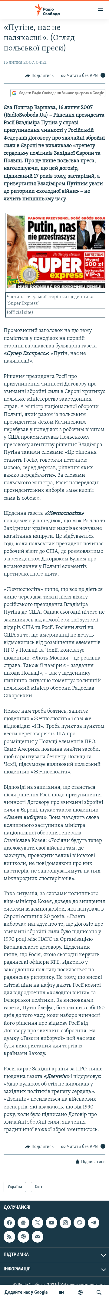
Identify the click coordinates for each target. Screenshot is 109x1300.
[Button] (39, 76)
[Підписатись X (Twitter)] (37, 1222)
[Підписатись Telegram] (93, 1222)
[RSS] (9, 1237)
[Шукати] (99, 1292)
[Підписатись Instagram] (65, 1222)
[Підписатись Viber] (79, 1222)
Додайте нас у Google (26, 1292)
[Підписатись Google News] (23, 1222)
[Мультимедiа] (61, 1292)
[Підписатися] (37, 1237)
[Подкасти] (80, 1292)
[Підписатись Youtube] (51, 1222)
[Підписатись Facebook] (9, 1222)
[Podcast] (23, 1237)
